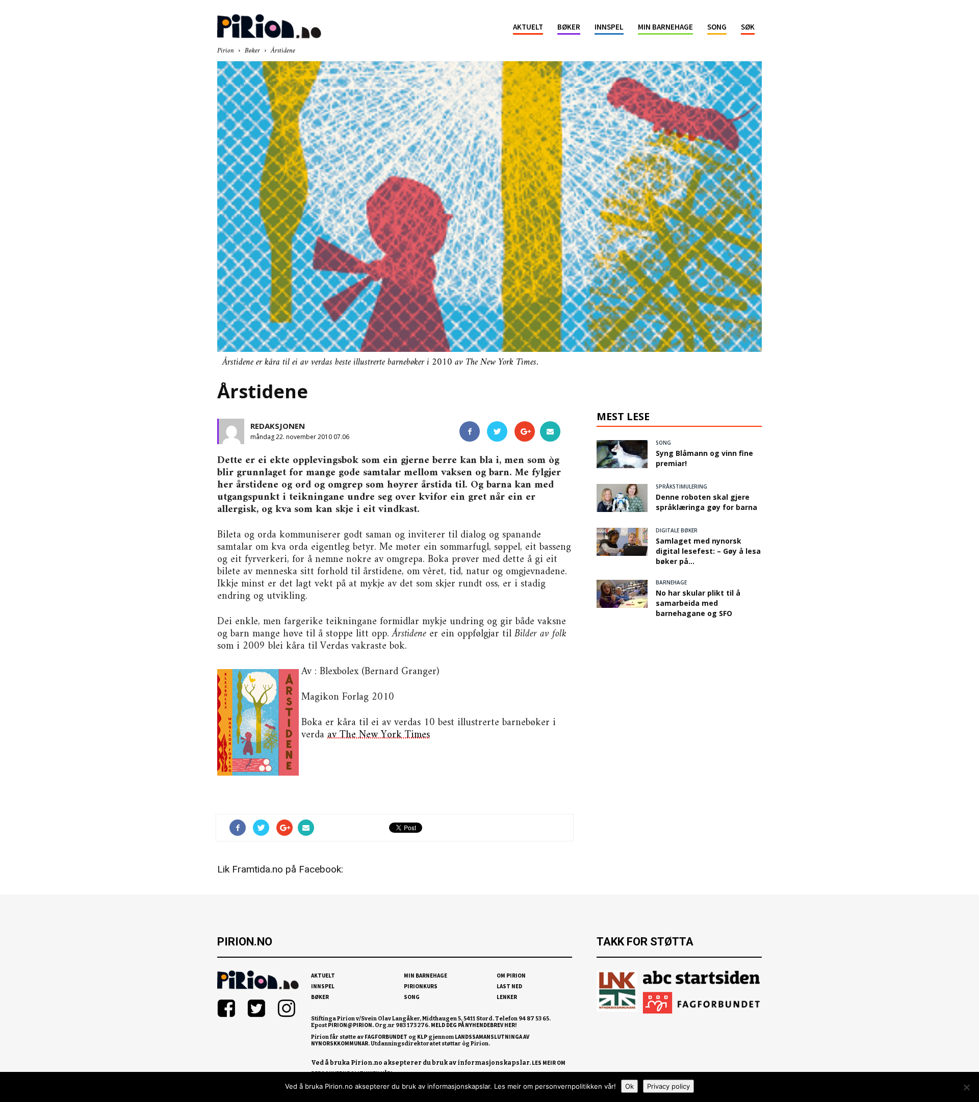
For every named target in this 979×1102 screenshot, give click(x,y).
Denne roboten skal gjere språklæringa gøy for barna (706, 502)
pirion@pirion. (351, 1025)
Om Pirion (511, 975)
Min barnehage (665, 27)
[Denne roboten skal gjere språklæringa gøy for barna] (622, 498)
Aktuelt (528, 27)
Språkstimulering (681, 486)
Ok (629, 1086)
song (663, 442)
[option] (489, 214)
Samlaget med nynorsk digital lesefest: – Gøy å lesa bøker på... (708, 551)
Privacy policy (668, 1086)
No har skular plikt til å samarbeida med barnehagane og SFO (698, 603)
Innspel (609, 27)
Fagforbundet (386, 1036)
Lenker (507, 997)
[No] (966, 1087)
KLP (422, 1036)
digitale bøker (677, 530)
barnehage (671, 582)
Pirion (225, 50)
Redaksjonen (277, 426)
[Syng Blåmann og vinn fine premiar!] (622, 454)
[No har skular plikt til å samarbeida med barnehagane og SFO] (622, 594)
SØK (748, 27)
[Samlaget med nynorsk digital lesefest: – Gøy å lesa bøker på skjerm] (622, 542)
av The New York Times (378, 735)
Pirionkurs (420, 986)
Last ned (509, 986)
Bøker (568, 27)
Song (717, 27)
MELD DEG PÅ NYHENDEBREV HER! (474, 1025)
